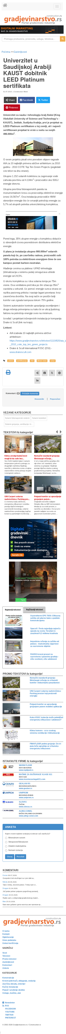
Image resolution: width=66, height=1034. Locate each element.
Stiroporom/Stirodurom (18, 842)
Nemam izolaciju (15, 850)
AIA (32, 361)
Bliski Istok (42, 361)
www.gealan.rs (25, 788)
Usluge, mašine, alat (11, 993)
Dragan (6, 888)
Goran (5, 875)
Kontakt (6, 934)
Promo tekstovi (9, 959)
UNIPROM (23, 793)
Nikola (5, 882)
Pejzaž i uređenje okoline (13, 990)
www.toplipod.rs (26, 770)
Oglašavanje (8, 937)
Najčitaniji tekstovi (34, 609)
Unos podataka (9, 940)
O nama (5, 931)
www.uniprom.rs (26, 797)
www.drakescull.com (20, 352)
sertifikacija (22, 361)
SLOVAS (23, 802)
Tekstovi (6, 956)
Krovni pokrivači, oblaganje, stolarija (19, 981)
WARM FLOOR (25, 765)
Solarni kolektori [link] (39, 418)
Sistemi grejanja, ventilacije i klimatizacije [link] (19, 424)
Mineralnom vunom (16, 838)
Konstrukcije (8, 978)
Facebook (27, 100)
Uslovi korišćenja (10, 943)
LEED (10, 361)
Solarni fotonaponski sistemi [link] (17, 418)
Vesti (4, 953)
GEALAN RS (24, 783)
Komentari (10, 870)
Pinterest (13, 107)
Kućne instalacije (10, 987)
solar (52, 361)
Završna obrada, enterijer (13, 984)
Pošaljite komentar (30, 393)
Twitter (44, 100)
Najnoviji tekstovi (13, 610)
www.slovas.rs (25, 807)
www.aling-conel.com (28, 816)
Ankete (5, 968)
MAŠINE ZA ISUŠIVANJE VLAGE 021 (35, 774)
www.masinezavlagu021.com (32, 779)
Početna (6, 51)
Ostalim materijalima (17, 846)
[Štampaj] (8, 372)
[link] (33, 19)
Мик (4, 901)
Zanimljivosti (20, 51)
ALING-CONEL (25, 811)
